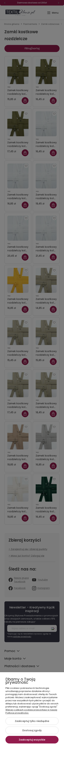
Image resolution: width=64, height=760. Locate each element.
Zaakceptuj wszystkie (32, 739)
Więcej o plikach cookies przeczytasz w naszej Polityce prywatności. (31, 711)
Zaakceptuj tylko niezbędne (32, 721)
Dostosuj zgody (32, 730)
